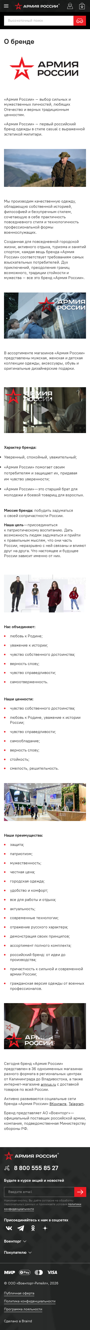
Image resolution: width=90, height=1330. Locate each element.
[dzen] (45, 1228)
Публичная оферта (19, 1293)
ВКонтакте (58, 1104)
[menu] (6, 6)
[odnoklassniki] (33, 1228)
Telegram (76, 1104)
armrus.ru (48, 1084)
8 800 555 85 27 (36, 1168)
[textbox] (39, 21)
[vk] (9, 1228)
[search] (80, 21)
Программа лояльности (23, 1309)
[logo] (37, 6)
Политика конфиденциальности (30, 1301)
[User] (70, 6)
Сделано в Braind (18, 1321)
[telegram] (21, 1228)
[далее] (80, 1192)
